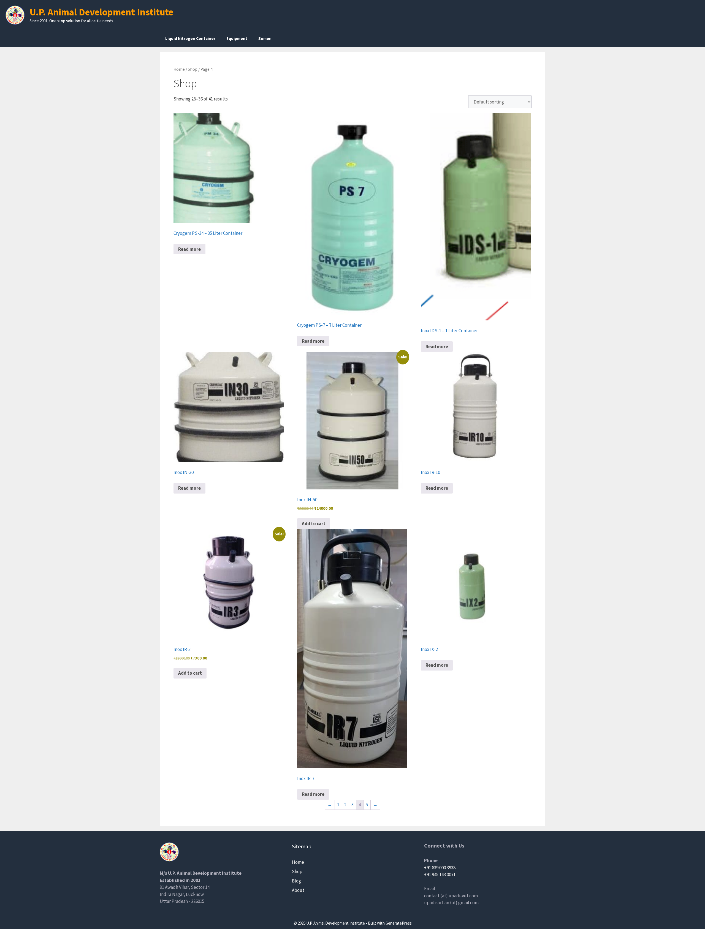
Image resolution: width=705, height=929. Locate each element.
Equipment (236, 38)
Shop (192, 69)
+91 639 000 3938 (439, 868)
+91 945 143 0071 (439, 874)
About (298, 890)
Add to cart (314, 524)
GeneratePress (399, 923)
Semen (265, 38)
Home (179, 69)
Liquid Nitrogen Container (190, 38)
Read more (189, 249)
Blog (296, 881)
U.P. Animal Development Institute (101, 12)
